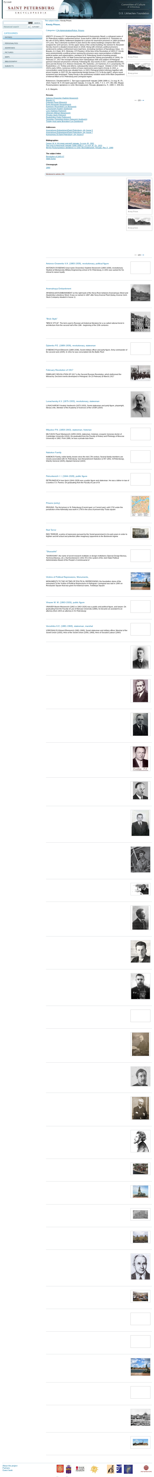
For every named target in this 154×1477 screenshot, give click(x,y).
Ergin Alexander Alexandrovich (58, 104)
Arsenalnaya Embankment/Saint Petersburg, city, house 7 (69, 132)
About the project (10, 1466)
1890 (48, 168)
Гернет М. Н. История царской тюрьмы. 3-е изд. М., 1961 (70, 143)
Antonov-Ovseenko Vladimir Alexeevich (62, 98)
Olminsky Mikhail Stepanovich (58, 113)
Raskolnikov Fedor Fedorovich (58, 117)
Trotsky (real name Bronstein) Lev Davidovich (64, 121)
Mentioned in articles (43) (55, 174)
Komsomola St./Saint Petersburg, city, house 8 (64, 134)
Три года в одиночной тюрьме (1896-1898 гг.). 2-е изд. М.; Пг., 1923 (74, 146)
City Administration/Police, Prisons (70, 30)
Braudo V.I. (50, 100)
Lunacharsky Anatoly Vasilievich (59, 109)
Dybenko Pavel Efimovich (56, 102)
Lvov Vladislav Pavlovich (56, 111)
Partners (6, 1468)
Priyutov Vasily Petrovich (56, 115)
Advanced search (11, 27)
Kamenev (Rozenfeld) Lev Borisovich (61, 107)
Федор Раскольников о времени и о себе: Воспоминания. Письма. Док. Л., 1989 (79, 148)
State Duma (51, 159)
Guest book (8, 1470)
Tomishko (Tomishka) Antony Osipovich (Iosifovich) (66, 119)
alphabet (35, 27)
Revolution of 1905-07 (55, 157)
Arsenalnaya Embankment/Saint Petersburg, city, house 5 (69, 130)
